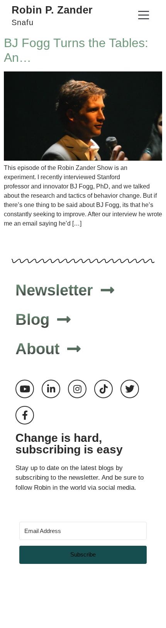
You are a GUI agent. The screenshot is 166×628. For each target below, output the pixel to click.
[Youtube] (24, 389)
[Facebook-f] (24, 415)
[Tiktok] (103, 389)
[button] (143, 16)
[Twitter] (129, 389)
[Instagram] (77, 389)
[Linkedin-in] (51, 389)
